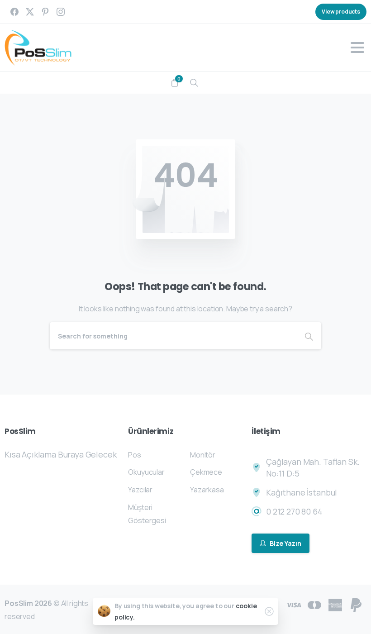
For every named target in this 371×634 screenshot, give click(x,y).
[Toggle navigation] (357, 47)
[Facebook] (14, 12)
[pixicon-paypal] (356, 604)
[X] (30, 12)
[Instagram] (61, 12)
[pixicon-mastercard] (314, 604)
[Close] (269, 611)
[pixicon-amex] (335, 604)
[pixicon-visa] (293, 604)
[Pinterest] (45, 12)
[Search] (194, 83)
